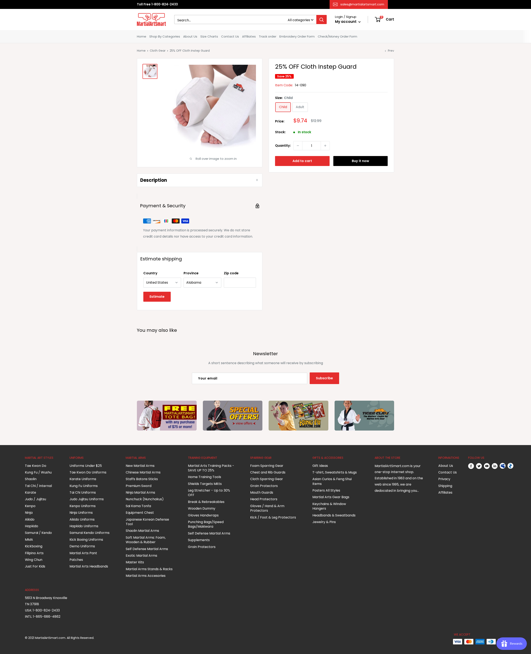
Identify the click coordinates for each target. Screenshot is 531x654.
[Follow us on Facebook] (471, 466)
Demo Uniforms (82, 546)
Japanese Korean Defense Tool (147, 521)
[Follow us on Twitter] (479, 466)
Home (141, 36)
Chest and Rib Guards (267, 472)
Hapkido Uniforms (83, 526)
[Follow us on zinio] (510, 466)
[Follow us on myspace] (502, 466)
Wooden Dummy (201, 508)
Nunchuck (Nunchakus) (145, 499)
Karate (30, 492)
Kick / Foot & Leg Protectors (273, 517)
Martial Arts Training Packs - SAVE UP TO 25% (211, 468)
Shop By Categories (164, 36)
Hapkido (31, 526)
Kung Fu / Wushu (38, 472)
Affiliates (249, 36)
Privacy (444, 479)
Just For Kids (35, 566)
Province (191, 273)
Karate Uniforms (82, 479)
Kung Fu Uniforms (83, 485)
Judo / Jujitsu (35, 499)
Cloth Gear (158, 51)
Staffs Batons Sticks (142, 479)
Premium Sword (138, 485)
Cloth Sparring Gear (266, 479)
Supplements (199, 540)
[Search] (321, 19)
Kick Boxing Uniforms (86, 539)
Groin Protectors (202, 546)
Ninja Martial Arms (140, 492)
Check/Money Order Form (337, 36)
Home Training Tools (204, 477)
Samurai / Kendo (38, 532)
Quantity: (283, 145)
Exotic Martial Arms (141, 555)
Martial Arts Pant (83, 553)
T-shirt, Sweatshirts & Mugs (334, 472)
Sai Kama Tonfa (138, 506)
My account (346, 21)
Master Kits (135, 562)
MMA (29, 539)
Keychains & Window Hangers (329, 506)
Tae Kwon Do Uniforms (87, 472)
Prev (391, 51)
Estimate (157, 296)
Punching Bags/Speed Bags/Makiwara (206, 524)
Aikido (29, 519)
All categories (299, 20)
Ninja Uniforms (81, 512)
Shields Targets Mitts (205, 483)
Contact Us (230, 36)
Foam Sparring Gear (266, 465)
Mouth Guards (261, 492)
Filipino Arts (34, 553)
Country (150, 273)
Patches (76, 559)
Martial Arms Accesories (146, 575)
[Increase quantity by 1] (325, 145)
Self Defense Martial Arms (147, 549)
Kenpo (30, 506)
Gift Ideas (320, 465)
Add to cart (302, 161)
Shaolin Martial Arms (142, 530)
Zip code (231, 273)
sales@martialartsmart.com (362, 4)
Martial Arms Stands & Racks (149, 569)
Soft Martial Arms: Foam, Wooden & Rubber (146, 539)
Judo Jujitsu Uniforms (86, 499)
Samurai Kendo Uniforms (89, 532)
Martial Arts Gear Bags (330, 497)
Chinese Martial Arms (143, 472)
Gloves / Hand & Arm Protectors (267, 508)
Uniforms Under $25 (85, 465)
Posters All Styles (326, 490)
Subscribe (324, 378)
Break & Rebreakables (206, 501)
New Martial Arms (140, 465)
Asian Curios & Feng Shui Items (332, 481)
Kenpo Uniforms (82, 506)
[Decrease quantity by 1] (298, 145)
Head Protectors (263, 499)
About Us (190, 36)
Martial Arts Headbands (88, 566)
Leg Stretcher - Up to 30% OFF (209, 492)
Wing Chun (33, 559)
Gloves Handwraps (203, 515)
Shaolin (31, 479)
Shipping (445, 485)
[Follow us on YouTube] (487, 466)
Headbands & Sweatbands (334, 515)
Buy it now (360, 161)
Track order (267, 36)
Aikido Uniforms (82, 519)
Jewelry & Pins (324, 522)
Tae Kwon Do (35, 465)
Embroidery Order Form (297, 36)
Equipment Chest (140, 512)
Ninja (29, 512)
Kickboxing (33, 546)
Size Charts (209, 36)
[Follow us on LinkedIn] (495, 466)
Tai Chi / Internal (38, 485)
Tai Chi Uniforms (82, 492)
